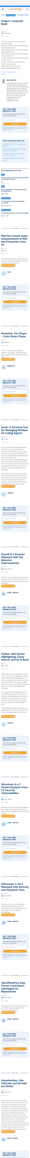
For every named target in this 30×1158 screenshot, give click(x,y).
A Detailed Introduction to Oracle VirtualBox (15, 213)
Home (2, 15)
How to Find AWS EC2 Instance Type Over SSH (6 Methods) (14, 190)
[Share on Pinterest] (26, 15)
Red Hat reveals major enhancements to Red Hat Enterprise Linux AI (15, 178)
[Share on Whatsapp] (28, 15)
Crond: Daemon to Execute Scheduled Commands (12, 202)
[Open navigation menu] (3, 9)
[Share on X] (24, 15)
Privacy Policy (7, 129)
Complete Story (7, 265)
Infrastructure (10, 15)
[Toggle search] (27, 9)
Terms (25, 128)
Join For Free (15, 124)
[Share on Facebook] (21, 15)
